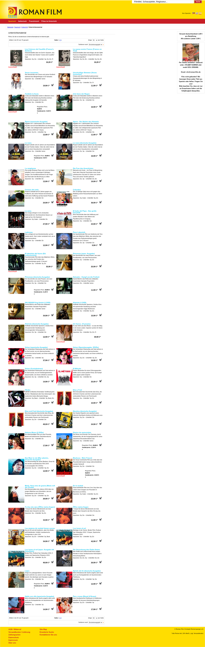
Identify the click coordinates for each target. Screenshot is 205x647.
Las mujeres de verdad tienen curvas (40, 528)
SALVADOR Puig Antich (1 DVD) (37, 303)
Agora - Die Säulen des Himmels (86, 122)
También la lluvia (32, 94)
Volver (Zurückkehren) (34, 369)
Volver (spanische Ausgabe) (36, 347)
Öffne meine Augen (81, 507)
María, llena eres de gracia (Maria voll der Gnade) (40, 486)
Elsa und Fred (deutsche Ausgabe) (39, 411)
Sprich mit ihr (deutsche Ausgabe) (87, 571)
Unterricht (24, 27)
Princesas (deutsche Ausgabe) (37, 277)
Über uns (12, 643)
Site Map (43, 629)
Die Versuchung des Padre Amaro (86, 550)
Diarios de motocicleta (82, 432)
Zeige (90, 40)
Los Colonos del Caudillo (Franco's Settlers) (39, 50)
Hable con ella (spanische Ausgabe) (39, 596)
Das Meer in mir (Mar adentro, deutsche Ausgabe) (37, 459)
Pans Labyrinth (79, 232)
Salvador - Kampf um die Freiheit (86, 277)
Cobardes (77, 190)
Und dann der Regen (81, 94)
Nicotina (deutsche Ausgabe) (85, 411)
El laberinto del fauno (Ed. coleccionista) (35, 254)
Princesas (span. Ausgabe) (84, 253)
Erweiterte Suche (47, 632)
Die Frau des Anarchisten (83, 168)
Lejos (27, 571)
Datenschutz (13, 637)
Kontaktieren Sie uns (48, 635)
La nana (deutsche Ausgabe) (84, 143)
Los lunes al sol (79, 528)
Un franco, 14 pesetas (82, 324)
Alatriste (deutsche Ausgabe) (37, 324)
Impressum (13, 640)
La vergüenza (30, 168)
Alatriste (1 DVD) (79, 303)
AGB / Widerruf (14, 629)
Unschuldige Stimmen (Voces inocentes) (85, 73)
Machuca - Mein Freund (82, 458)
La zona (28, 211)
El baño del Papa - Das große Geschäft (84, 212)
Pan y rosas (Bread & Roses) (84, 596)
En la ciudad (78, 486)
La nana (28, 143)
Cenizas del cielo (32, 190)
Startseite (10, 27)
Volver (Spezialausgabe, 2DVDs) (86, 347)
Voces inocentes (31, 73)
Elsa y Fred (77, 390)
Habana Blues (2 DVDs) (34, 432)
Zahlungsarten (14, 635)
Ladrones (29, 232)
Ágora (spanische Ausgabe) (36, 122)
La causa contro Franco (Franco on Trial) (87, 50)
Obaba (27, 390)
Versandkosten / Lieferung (19, 632)
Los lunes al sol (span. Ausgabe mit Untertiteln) (39, 550)
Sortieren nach (83, 44)
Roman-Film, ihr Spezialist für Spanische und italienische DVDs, (35, 12)
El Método (77, 369)
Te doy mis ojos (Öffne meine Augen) (40, 507)
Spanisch (17, 27)
